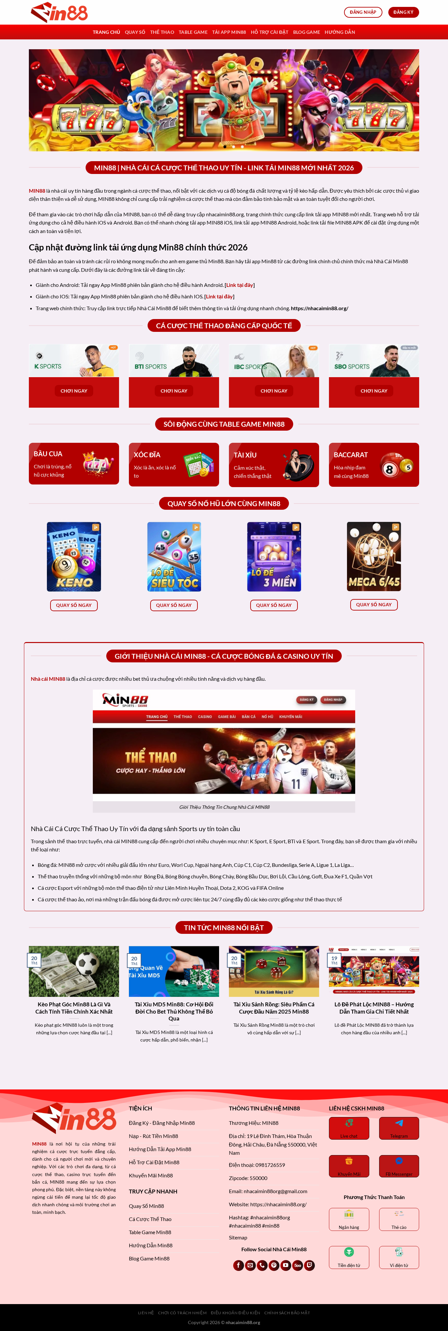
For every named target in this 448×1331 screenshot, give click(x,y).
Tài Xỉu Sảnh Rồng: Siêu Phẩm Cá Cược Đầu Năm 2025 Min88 (274, 1008)
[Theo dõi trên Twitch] (309, 1265)
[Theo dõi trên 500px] (297, 1265)
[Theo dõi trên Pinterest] (274, 1265)
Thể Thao (162, 32)
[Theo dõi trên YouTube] (285, 1265)
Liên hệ (146, 1312)
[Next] (420, 1002)
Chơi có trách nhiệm (182, 1312)
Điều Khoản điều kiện (235, 1312)
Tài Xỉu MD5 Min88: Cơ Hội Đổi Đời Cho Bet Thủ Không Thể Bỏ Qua (174, 1011)
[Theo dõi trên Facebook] (238, 1265)
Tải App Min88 (229, 32)
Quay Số (135, 32)
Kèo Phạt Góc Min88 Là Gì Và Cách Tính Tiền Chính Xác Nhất (74, 1008)
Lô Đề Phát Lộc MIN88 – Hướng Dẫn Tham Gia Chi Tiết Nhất (374, 1008)
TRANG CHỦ (106, 32)
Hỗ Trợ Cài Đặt (270, 32)
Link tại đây (239, 285)
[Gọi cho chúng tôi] (262, 1265)
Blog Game (306, 32)
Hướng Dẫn (340, 32)
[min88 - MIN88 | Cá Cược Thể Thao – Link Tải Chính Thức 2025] (61, 12)
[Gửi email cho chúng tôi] (250, 1265)
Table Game (193, 32)
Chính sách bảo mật (287, 1312)
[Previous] (27, 1002)
